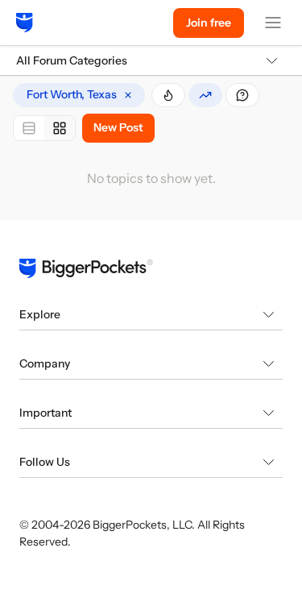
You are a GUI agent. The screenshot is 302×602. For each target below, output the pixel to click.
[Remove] (128, 95)
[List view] (29, 128)
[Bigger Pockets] (24, 22)
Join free (208, 22)
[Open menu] (273, 22)
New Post (118, 127)
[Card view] (59, 128)
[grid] (79, 95)
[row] (79, 95)
